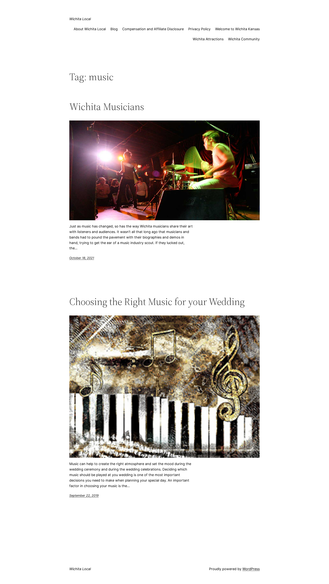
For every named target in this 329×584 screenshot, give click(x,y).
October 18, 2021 (81, 258)
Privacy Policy (199, 29)
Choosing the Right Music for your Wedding (157, 301)
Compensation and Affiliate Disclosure (153, 29)
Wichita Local (80, 19)
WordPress (251, 569)
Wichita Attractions (208, 39)
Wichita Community (244, 39)
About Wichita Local (90, 29)
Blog (114, 29)
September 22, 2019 (84, 495)
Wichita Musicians (106, 106)
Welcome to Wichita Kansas (237, 29)
